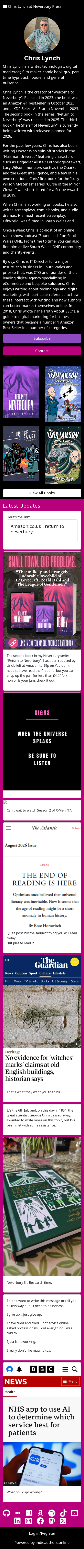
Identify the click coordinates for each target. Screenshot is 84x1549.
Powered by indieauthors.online (42, 1542)
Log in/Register (42, 1533)
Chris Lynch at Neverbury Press (34, 6)
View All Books (42, 492)
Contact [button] (42, 350)
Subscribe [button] (42, 338)
